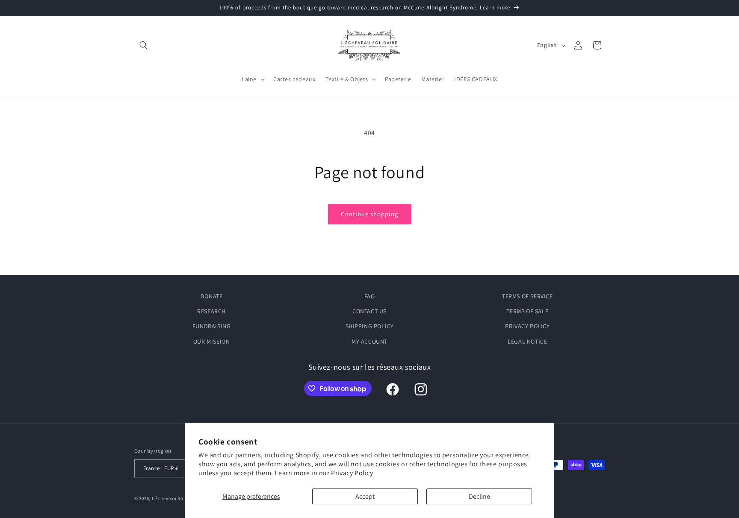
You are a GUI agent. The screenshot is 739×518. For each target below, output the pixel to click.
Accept (365, 496)
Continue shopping (370, 214)
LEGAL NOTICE (527, 341)
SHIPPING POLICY (370, 326)
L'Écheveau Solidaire (175, 498)
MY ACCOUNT (369, 341)
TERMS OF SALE (527, 311)
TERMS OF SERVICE (527, 296)
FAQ (369, 296)
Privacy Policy (352, 472)
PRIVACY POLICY (527, 326)
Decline (479, 496)
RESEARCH (211, 311)
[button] (143, 45)
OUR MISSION (211, 341)
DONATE (212, 296)
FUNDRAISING (211, 326)
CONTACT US (369, 311)
